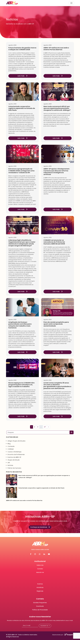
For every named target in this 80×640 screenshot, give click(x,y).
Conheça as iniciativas (38, 527)
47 (45, 427)
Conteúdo (11, 446)
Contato (40, 569)
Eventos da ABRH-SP (14, 457)
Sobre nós (40, 565)
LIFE (9, 463)
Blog (9, 444)
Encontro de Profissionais (16, 454)
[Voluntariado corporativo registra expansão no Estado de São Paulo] (11, 492)
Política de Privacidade (40, 610)
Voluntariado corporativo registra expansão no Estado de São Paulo (41, 488)
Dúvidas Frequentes (40, 603)
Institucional (40, 561)
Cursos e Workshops (14, 452)
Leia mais (21, 76)
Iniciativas (40, 587)
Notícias (10, 465)
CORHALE (11, 449)
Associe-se (40, 572)
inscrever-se (44, 625)
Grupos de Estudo (14, 460)
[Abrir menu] (71, 3)
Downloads (40, 606)
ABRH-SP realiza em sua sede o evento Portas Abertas (24, 500)
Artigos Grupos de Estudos (16, 441)
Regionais (40, 591)
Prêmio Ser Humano (14, 468)
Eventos (40, 584)
